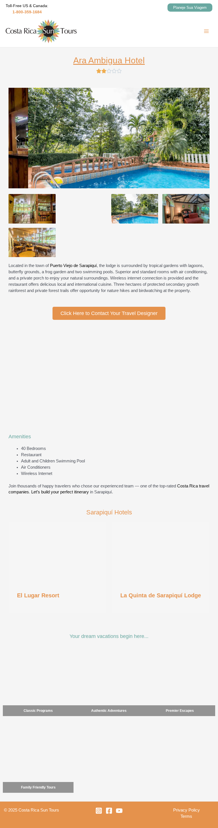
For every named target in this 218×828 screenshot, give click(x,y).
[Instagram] (98, 810)
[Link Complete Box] (57, 567)
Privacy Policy (186, 810)
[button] (189, 7)
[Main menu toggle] (206, 31)
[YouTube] (119, 810)
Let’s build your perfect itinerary (60, 492)
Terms (186, 816)
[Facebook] (109, 810)
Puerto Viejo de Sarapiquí (73, 265)
